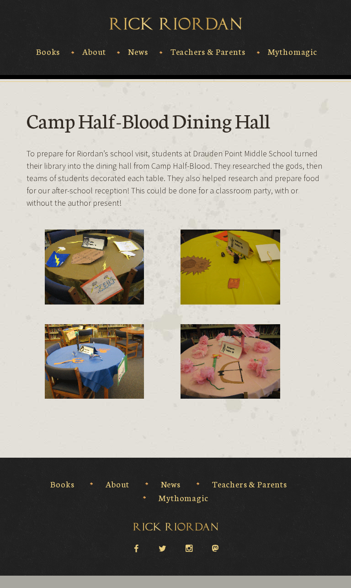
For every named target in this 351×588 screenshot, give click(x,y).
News (138, 51)
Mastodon (215, 547)
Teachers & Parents (207, 51)
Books (48, 51)
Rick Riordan (175, 23)
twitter (162, 547)
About (94, 51)
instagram (188, 547)
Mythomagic (292, 51)
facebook (135, 547)
